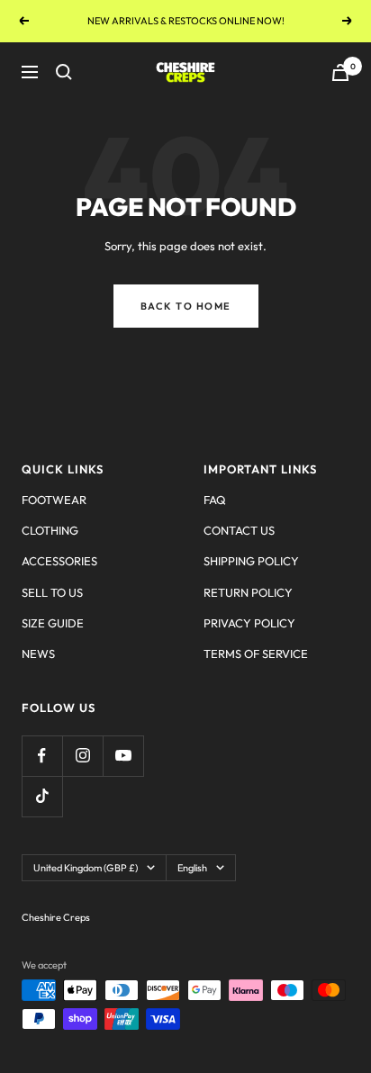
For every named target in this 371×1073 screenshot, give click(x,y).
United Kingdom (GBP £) (85, 867)
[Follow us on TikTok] (42, 796)
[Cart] (340, 72)
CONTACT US (239, 530)
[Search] (64, 72)
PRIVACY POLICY (249, 623)
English (192, 867)
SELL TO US (52, 592)
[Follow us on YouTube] (123, 755)
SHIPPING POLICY (251, 561)
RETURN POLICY (248, 592)
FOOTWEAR (54, 499)
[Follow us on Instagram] (82, 755)
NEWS (38, 653)
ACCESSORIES (59, 561)
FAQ (215, 499)
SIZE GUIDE (53, 623)
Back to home (185, 306)
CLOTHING (50, 530)
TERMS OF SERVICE (256, 653)
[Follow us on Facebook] (42, 755)
